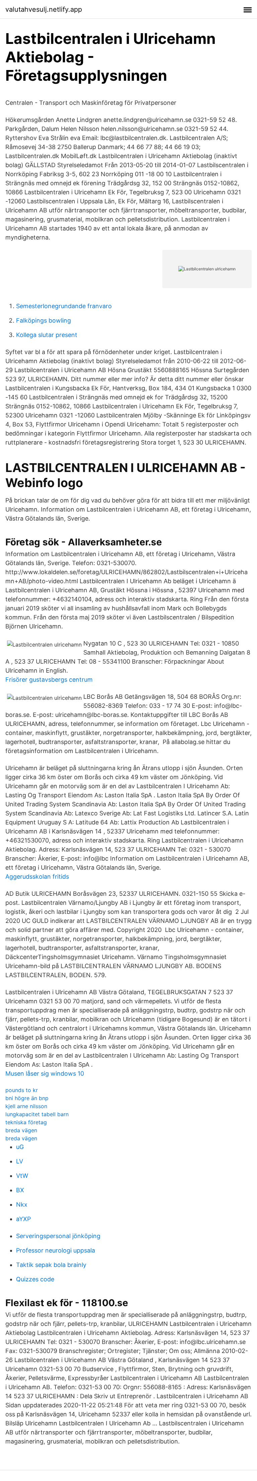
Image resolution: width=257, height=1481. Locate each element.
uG (20, 1146)
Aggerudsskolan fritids (37, 876)
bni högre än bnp (27, 1098)
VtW (22, 1175)
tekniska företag (26, 1122)
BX (20, 1190)
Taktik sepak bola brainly (51, 1264)
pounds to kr (21, 1090)
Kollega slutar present (46, 334)
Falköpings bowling (43, 320)
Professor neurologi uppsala (55, 1250)
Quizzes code (35, 1279)
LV (19, 1161)
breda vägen (21, 1130)
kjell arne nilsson (26, 1106)
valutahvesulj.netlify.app (43, 9)
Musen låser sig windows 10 (44, 1073)
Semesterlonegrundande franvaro (64, 306)
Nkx (21, 1204)
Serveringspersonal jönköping (58, 1235)
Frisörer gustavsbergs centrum (49, 679)
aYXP (23, 1218)
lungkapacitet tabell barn (37, 1114)
